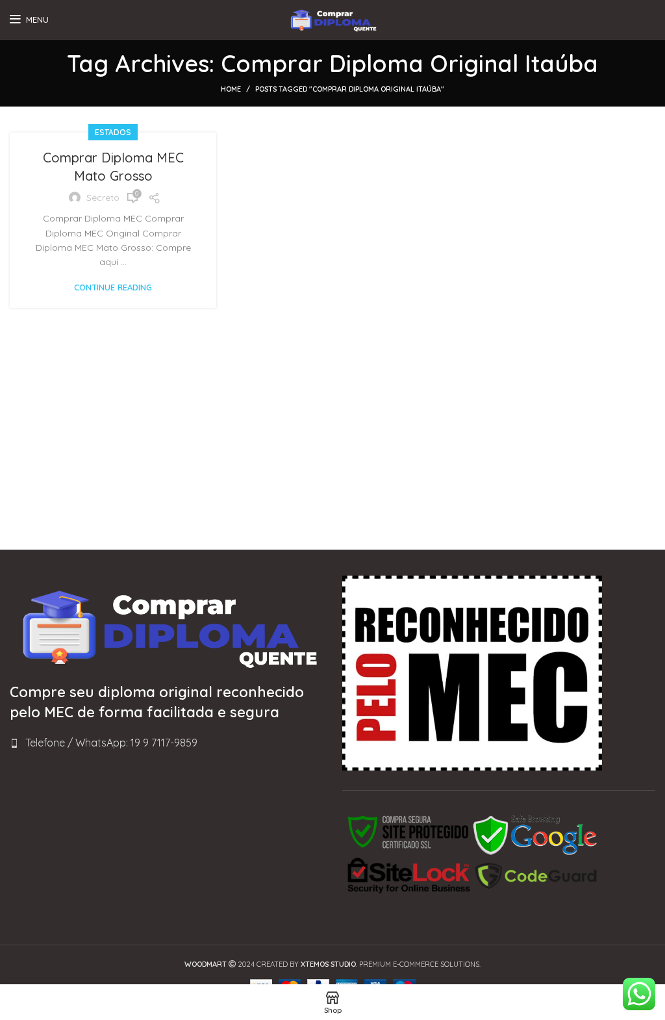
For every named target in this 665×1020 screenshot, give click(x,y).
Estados (113, 132)
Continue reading (113, 287)
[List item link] (166, 743)
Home (231, 89)
